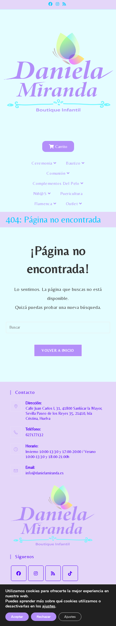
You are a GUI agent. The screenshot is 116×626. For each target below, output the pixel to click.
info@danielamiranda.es (45, 473)
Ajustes (70, 616)
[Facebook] (18, 573)
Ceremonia (42, 163)
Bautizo (74, 163)
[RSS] (53, 573)
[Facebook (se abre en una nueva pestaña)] (51, 3)
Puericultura (71, 193)
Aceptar (17, 616)
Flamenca (43, 203)
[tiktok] (70, 573)
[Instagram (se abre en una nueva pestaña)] (57, 3)
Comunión (56, 173)
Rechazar (44, 616)
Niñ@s (40, 193)
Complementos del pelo (57, 183)
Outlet (72, 203)
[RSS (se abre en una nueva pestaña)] (64, 3)
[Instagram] (36, 573)
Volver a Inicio (58, 350)
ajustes (48, 606)
